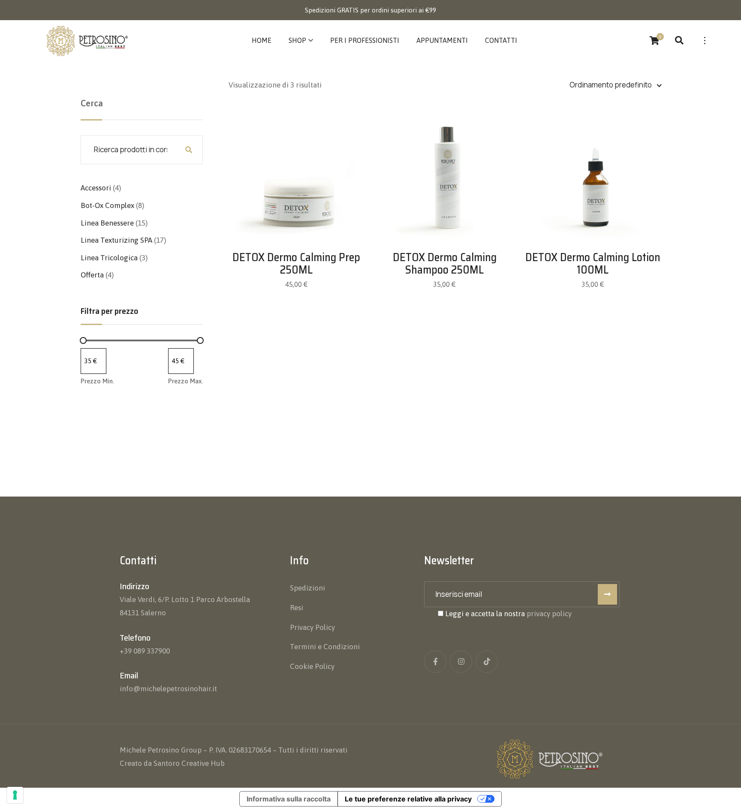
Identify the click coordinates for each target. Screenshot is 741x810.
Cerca (92, 103)
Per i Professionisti (364, 40)
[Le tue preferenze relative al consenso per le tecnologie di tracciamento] (15, 795)
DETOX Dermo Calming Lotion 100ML (592, 263)
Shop (297, 40)
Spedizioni (307, 588)
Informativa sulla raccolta (289, 799)
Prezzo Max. (185, 381)
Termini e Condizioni (325, 646)
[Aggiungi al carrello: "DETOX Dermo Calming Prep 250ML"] (296, 164)
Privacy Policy (312, 627)
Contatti (501, 40)
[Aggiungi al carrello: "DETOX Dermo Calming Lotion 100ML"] (592, 164)
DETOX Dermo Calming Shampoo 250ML (445, 263)
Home (261, 40)
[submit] (607, 594)
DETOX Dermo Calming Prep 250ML (296, 263)
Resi (296, 607)
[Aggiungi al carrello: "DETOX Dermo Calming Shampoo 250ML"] (444, 164)
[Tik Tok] (487, 661)
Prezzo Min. (97, 381)
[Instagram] (461, 661)
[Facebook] (435, 661)
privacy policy (549, 613)
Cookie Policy (312, 666)
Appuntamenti (442, 40)
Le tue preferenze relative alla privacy (408, 799)
